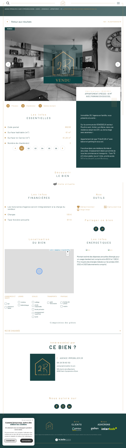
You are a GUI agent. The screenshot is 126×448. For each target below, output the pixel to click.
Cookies (99, 434)
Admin (81, 434)
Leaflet (51, 250)
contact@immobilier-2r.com (66, 366)
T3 (61, 9)
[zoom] (63, 100)
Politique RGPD (93, 434)
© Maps (57, 250)
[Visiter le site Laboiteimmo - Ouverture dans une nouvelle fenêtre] (63, 442)
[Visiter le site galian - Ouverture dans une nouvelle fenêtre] (94, 428)
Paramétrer (10, 441)
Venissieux (45, 9)
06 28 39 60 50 (63, 363)
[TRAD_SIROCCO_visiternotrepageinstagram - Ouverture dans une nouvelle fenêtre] (63, 406)
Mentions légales (74, 434)
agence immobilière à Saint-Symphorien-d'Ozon (19, 9)
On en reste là (26, 420)
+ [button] (67, 251)
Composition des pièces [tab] (63, 323)
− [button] (67, 254)
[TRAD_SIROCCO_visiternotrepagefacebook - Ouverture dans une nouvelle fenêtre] (56, 406)
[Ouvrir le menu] (118, 3)
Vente (38, 9)
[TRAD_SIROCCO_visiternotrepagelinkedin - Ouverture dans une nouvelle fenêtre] (69, 406)
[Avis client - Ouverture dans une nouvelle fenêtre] (76, 429)
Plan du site (66, 434)
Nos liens (86, 434)
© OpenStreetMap (65, 250)
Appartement (54, 9)
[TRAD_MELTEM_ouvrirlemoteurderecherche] (7, 3)
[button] (117, 64)
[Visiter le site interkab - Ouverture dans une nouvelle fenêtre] (109, 428)
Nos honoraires (58, 434)
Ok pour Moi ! (26, 441)
